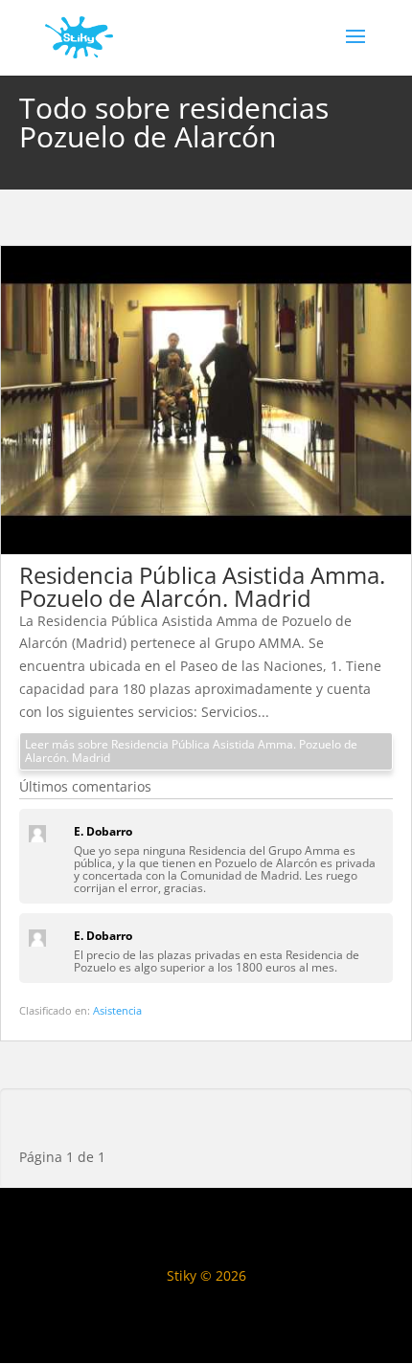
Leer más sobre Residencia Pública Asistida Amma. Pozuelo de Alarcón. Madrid (191, 751)
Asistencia (117, 1010)
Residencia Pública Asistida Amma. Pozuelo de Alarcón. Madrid (202, 586)
